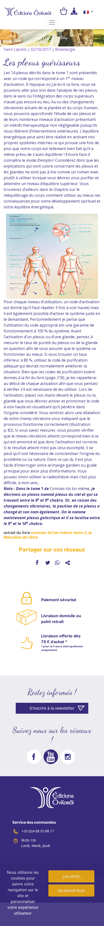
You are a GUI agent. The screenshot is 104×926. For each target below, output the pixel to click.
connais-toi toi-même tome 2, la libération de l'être (48, 535)
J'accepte (71, 876)
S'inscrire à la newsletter (52, 708)
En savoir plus (71, 890)
